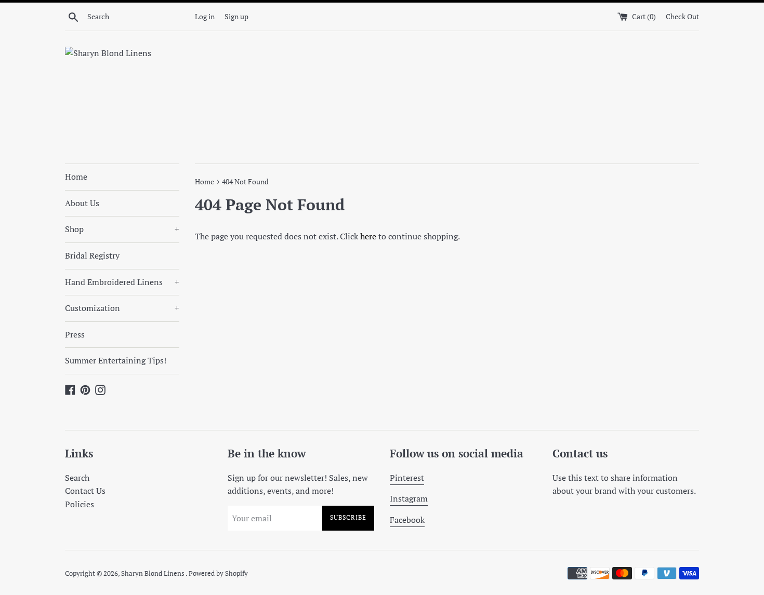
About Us (82, 203)
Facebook (407, 519)
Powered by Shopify (218, 573)
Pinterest (407, 477)
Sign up (236, 16)
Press (75, 334)
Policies (79, 504)
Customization (122, 308)
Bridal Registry (92, 255)
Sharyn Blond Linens (153, 573)
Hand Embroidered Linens (122, 282)
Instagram (409, 498)
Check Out (682, 16)
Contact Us (85, 490)
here (368, 236)
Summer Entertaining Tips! (115, 360)
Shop (122, 229)
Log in (205, 16)
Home (76, 176)
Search (77, 477)
